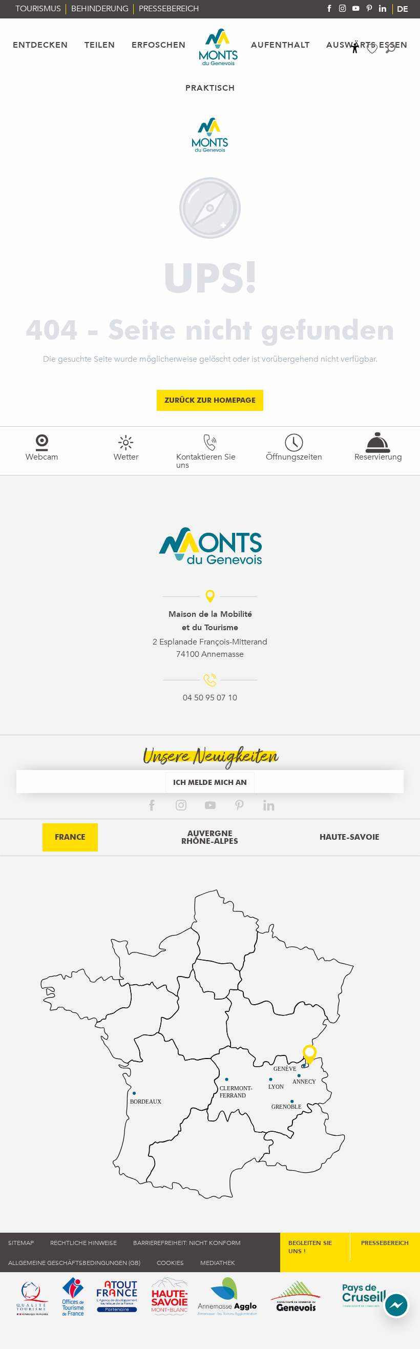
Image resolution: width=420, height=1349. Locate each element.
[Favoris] (373, 48)
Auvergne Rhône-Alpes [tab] (209, 837)
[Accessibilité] (355, 48)
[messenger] (396, 1315)
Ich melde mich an (210, 782)
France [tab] (70, 837)
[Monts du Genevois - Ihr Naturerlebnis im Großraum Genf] (218, 47)
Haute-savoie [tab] (350, 837)
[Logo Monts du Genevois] (210, 545)
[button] (391, 48)
